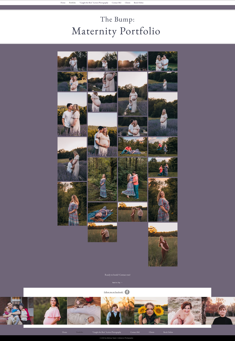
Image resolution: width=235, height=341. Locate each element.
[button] (17, 311)
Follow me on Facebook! (113, 292)
